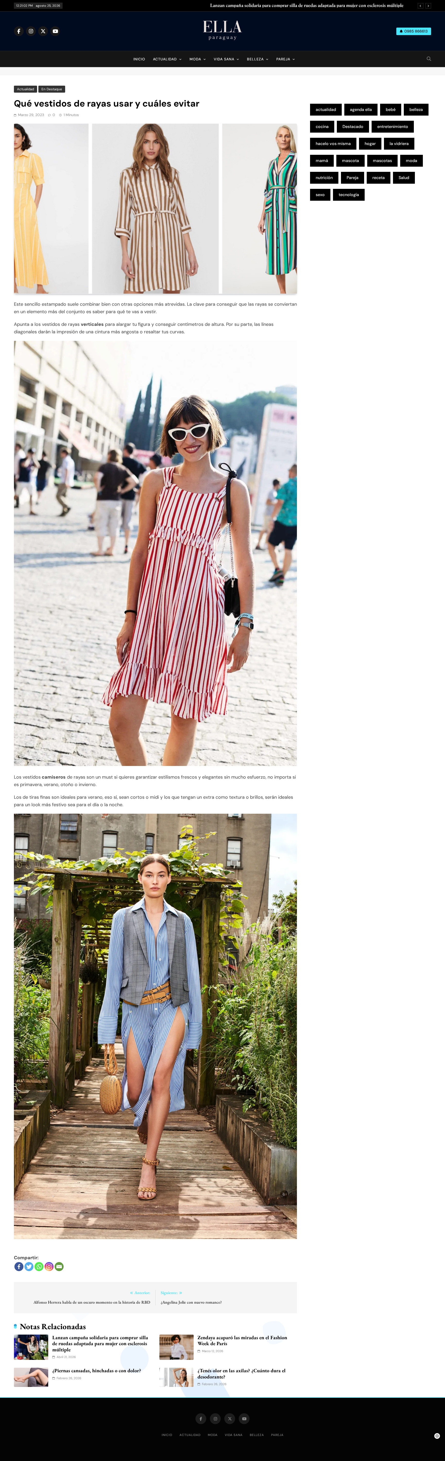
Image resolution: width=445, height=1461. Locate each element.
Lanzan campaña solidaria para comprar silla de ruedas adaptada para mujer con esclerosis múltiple (307, 5)
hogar (370, 143)
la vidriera (399, 143)
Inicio (139, 59)
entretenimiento (392, 126)
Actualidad (165, 59)
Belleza (255, 59)
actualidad (326, 109)
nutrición (324, 177)
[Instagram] (49, 1266)
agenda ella (361, 109)
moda (411, 160)
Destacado (353, 126)
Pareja (283, 59)
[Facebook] (18, 1266)
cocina (322, 126)
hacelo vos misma (333, 143)
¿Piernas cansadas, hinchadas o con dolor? (96, 1370)
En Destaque (51, 89)
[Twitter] (28, 1266)
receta (378, 177)
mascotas (382, 160)
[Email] (59, 1266)
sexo (320, 194)
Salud (404, 177)
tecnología (349, 194)
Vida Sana (224, 59)
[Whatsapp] (39, 1266)
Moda (195, 59)
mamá (322, 160)
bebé (391, 109)
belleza (416, 109)
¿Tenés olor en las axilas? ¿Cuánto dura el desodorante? (242, 1373)
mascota (350, 160)
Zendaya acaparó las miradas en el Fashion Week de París (242, 1340)
